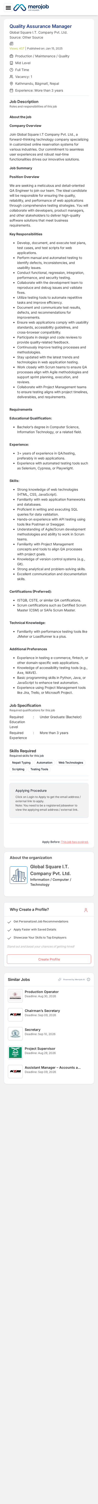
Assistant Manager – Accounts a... (53, 1067)
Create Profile (49, 959)
